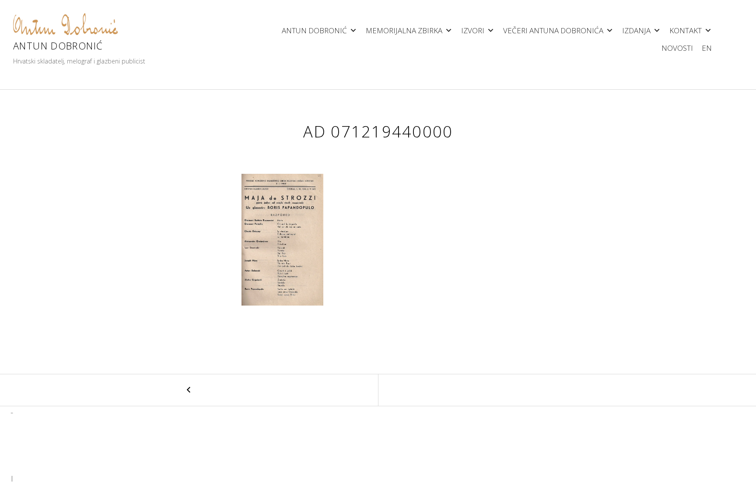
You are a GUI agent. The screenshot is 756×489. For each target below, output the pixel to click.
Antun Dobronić (58, 45)
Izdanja (636, 30)
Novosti (677, 48)
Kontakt (685, 30)
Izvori (472, 30)
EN (707, 48)
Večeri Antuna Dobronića (553, 30)
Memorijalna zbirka (404, 30)
